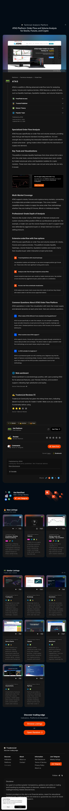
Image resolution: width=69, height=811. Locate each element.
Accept (20, 806)
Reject (8, 806)
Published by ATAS (15, 461)
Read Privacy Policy (11, 803)
